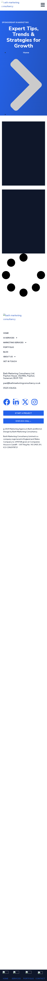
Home (5, 978)
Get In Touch (10, 361)
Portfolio (28, 978)
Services (16, 978)
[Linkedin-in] (16, 402)
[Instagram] (34, 402)
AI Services (8, 337)
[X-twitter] (25, 402)
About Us (8, 356)
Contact (40, 978)
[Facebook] (6, 402)
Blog (5, 352)
